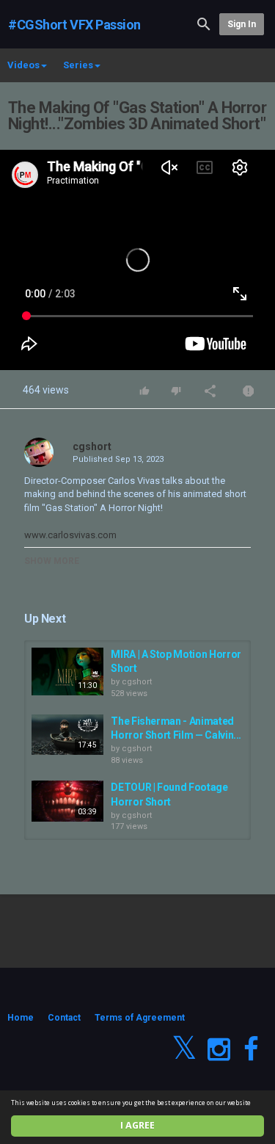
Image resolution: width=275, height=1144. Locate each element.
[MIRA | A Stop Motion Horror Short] (67, 672)
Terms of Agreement (140, 1018)
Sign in (241, 24)
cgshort (92, 446)
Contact (64, 1018)
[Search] (204, 23)
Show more (51, 561)
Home (20, 1018)
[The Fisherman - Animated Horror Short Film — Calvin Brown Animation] (67, 734)
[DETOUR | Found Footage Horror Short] (67, 801)
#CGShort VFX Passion (74, 24)
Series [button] (78, 64)
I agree (137, 1125)
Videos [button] (23, 64)
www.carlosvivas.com (70, 534)
